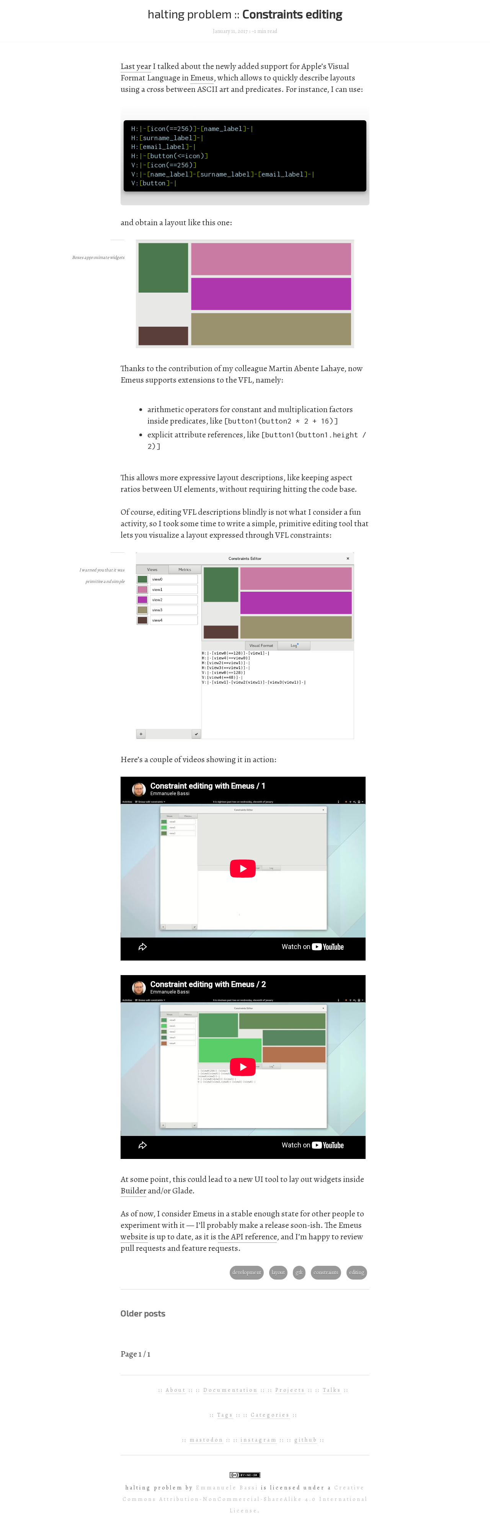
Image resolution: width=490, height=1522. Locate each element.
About (176, 1390)
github (305, 1439)
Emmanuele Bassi (227, 1487)
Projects (290, 1390)
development (246, 1272)
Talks (332, 1390)
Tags (225, 1415)
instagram (259, 1439)
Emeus (202, 77)
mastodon (206, 1439)
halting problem (191, 14)
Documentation (230, 1390)
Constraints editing (292, 14)
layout (278, 1272)
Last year (136, 66)
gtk (299, 1272)
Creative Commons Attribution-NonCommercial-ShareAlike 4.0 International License (245, 1499)
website (134, 1236)
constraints (326, 1272)
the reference (247, 1236)
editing (356, 1272)
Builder (133, 1190)
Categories (270, 1415)
